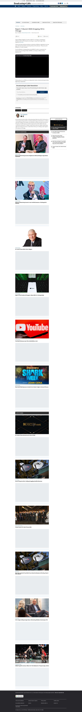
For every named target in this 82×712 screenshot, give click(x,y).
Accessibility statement (20, 703)
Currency (29, 6)
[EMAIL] (23, 116)
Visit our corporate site (59, 692)
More (46, 6)
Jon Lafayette (18, 32)
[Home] (15, 6)
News (19, 6)
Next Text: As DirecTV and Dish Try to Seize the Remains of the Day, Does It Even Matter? (59, 142)
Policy (41, 6)
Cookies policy (56, 700)
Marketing (17, 26)
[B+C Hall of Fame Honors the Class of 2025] (58, 125)
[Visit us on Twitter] (60, 3)
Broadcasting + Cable (30, 0)
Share (18, 36)
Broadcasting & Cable (26, 32)
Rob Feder (21, 42)
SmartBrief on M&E (35, 22)
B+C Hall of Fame (25, 22)
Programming (36, 6)
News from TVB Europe (57, 22)
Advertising (22, 26)
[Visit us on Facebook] (58, 3)
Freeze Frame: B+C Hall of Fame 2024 (59, 147)
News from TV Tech (46, 22)
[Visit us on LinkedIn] (62, 3)
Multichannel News (40, 0)
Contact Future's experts (32, 700)
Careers (29, 703)
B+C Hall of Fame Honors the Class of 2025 (59, 128)
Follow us (40, 36)
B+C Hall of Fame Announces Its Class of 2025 (59, 132)
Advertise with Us (44, 703)
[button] (66, 3)
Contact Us (56, 703)
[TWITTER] (21, 116)
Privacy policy (43, 700)
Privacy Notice (18, 98)
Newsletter (46, 36)
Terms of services (30, 97)
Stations (23, 6)
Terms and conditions (20, 700)
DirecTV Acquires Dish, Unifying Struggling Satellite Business (58, 137)
